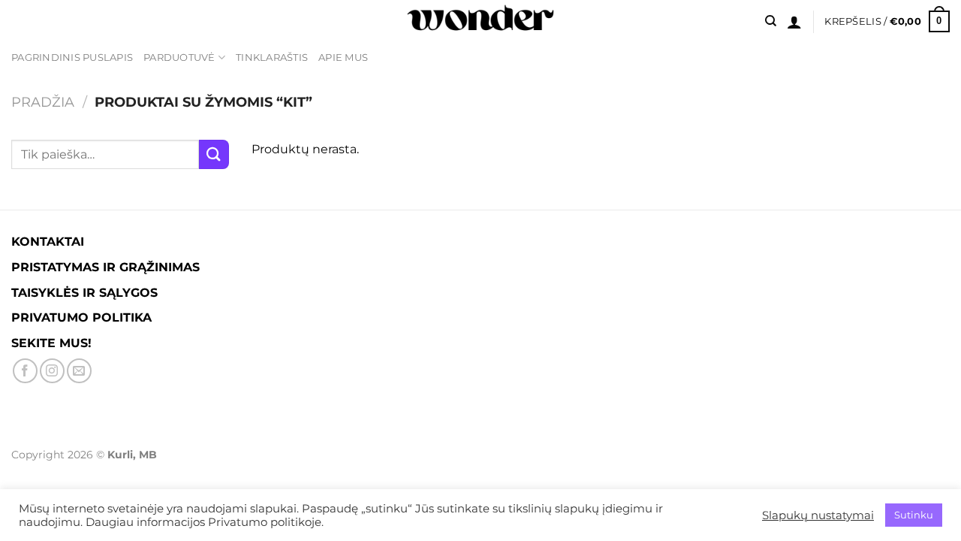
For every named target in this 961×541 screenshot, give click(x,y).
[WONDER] (480, 21)
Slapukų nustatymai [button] (818, 515)
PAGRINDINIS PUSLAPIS (72, 57)
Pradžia (42, 101)
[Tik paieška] (770, 21)
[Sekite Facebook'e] (25, 370)
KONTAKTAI (47, 241)
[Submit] (214, 154)
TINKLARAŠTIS (272, 57)
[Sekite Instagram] (52, 370)
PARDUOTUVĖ (179, 57)
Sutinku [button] (913, 515)
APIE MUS (343, 57)
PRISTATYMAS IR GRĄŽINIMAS (105, 267)
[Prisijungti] (794, 21)
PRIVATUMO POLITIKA (81, 317)
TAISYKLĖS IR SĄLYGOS (84, 293)
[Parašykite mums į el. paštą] (79, 370)
